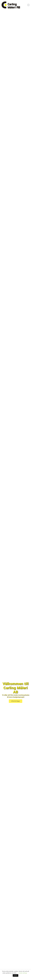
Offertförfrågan (15, 701)
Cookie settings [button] (23, 973)
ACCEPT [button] (15, 975)
